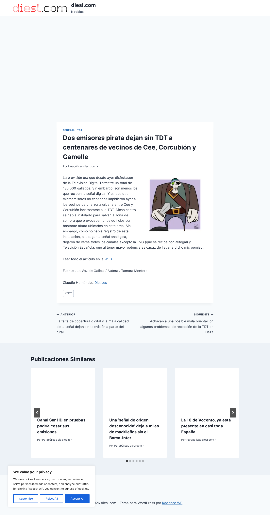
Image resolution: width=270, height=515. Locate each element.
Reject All (52, 498)
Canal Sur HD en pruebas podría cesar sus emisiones (61, 426)
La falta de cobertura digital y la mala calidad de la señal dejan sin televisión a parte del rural (93, 323)
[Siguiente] (233, 412)
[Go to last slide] (37, 412)
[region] (51, 486)
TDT (79, 130)
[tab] (127, 461)
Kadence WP (172, 503)
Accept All (77, 498)
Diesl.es (100, 283)
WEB (108, 259)
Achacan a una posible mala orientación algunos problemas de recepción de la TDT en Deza (176, 323)
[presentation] (63, 389)
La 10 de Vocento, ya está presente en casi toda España (206, 426)
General (69, 130)
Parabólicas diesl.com (81, 166)
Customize (26, 498)
